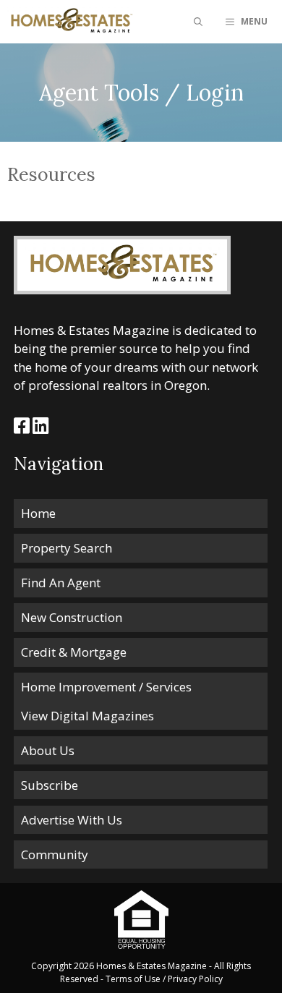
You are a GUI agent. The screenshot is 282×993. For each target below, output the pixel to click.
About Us (47, 750)
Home (38, 513)
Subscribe (49, 785)
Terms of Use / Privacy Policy (164, 979)
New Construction (71, 617)
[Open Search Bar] (198, 21)
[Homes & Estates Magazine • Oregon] (70, 21)
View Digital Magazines (87, 715)
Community (54, 854)
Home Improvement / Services (106, 686)
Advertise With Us (71, 819)
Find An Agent (61, 582)
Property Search (66, 548)
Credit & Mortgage (74, 652)
